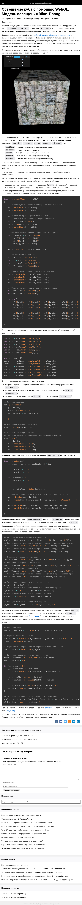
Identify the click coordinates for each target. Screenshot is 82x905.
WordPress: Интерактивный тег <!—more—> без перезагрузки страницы (31, 872)
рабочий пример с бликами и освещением (52, 35)
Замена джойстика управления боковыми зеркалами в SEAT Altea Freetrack (33, 869)
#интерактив (45, 19)
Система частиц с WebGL (12, 743)
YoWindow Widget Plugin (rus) (13, 894)
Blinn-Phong (34, 616)
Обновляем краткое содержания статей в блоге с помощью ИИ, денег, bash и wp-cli (37, 880)
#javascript (28, 19)
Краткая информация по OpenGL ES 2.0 (18, 736)
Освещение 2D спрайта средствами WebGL (19, 739)
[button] (56, 721)
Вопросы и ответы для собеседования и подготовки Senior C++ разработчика (34, 876)
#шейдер (55, 19)
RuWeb (57, 904)
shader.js (48, 708)
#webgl (37, 19)
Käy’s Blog (11, 711)
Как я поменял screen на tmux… (14, 865)
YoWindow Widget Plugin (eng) (13, 897)
